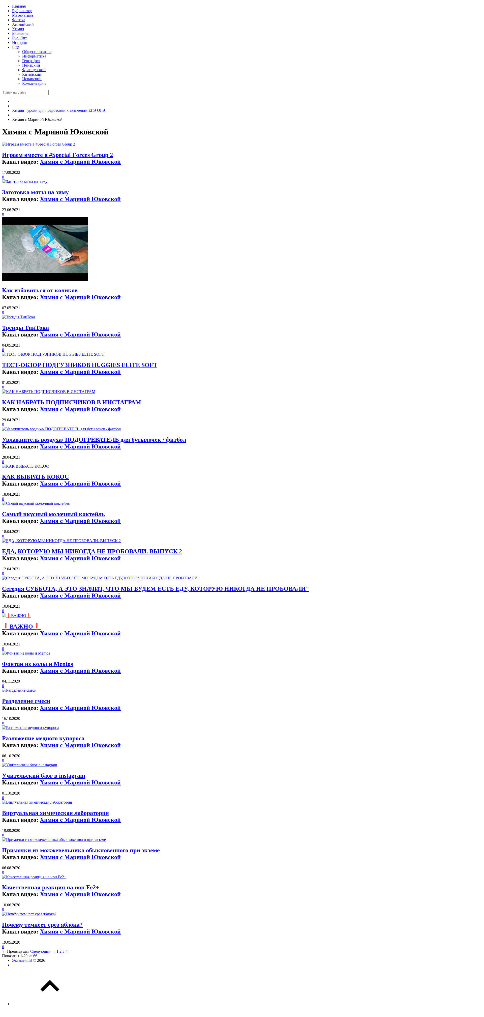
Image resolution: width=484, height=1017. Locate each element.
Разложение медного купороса (43, 738)
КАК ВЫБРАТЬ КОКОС (35, 476)
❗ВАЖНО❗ (21, 626)
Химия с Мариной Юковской (80, 161)
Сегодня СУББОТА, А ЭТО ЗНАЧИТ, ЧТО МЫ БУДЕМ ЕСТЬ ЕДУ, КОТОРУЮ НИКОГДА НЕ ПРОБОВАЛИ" (155, 588)
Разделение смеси (26, 701)
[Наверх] (50, 1004)
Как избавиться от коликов (40, 290)
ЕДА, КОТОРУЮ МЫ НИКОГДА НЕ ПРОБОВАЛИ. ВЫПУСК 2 (92, 551)
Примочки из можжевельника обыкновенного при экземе (81, 850)
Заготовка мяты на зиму (35, 192)
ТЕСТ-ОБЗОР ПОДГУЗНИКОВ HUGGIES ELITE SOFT (79, 365)
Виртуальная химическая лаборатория (55, 813)
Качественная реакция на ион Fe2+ (50, 887)
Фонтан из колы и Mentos (37, 664)
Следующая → (42, 951)
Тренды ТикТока (25, 327)
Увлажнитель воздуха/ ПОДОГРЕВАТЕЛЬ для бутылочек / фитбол (94, 439)
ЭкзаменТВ (22, 960)
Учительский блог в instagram (43, 775)
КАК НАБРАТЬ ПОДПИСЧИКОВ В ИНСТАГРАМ (71, 402)
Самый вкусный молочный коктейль (53, 514)
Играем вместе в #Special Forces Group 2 (57, 155)
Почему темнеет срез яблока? (42, 924)
